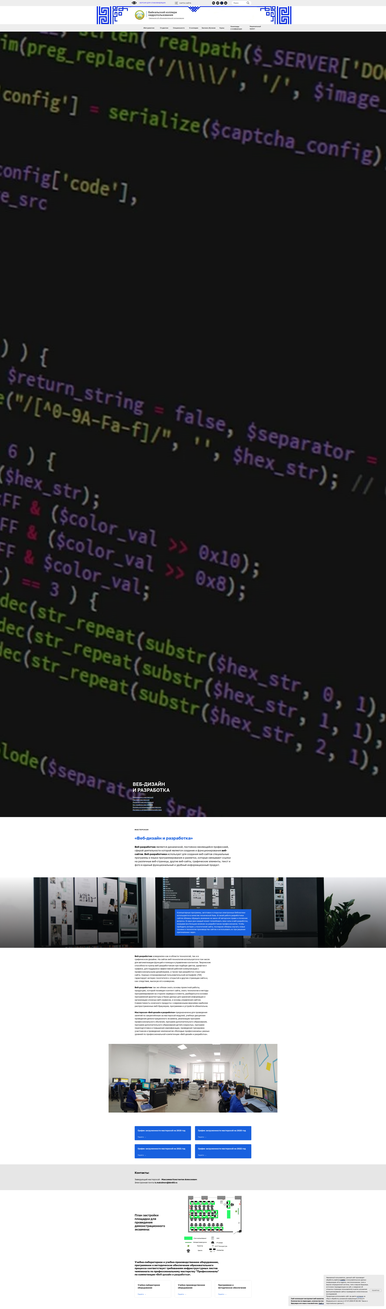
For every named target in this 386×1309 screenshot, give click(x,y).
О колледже (193, 28)
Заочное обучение (209, 28)
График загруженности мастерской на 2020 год (222, 1130)
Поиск (236, 3)
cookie (342, 1280)
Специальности (179, 28)
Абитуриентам (148, 28)
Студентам (164, 28)
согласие (360, 1296)
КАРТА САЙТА (185, 3)
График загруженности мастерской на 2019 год (161, 1130)
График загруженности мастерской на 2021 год (161, 1148)
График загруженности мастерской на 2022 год (222, 1148)
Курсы (222, 28)
